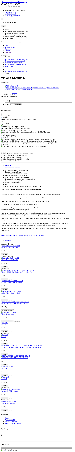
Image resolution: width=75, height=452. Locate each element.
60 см (28, 235)
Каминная (22, 235)
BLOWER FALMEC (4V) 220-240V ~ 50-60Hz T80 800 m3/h (21, 347)
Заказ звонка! (15, 10)
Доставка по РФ (10, 47)
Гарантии (8, 49)
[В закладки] (3, 152)
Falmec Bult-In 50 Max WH (9, 247)
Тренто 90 (4, 379)
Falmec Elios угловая (7, 314)
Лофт (2, 235)
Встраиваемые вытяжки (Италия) (16, 64)
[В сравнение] (5, 152)
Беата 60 (3, 324)
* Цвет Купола (6, 123)
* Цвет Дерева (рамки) (8, 136)
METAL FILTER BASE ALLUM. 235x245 (14, 358)
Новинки (8, 240)
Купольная (8, 235)
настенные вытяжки (37, 235)
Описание (8, 165)
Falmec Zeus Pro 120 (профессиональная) (14, 303)
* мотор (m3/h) (5, 116)
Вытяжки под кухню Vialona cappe (16, 59)
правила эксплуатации (12, 167)
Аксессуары (9, 66)
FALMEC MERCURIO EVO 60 (11, 282)
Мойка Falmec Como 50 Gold (10, 293)
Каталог (7, 50)
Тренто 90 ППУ (6, 368)
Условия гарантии (11, 421)
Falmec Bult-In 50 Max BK (9, 260)
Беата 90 (3, 337)
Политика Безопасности (13, 423)
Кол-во (7, 104)
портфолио (8, 52)
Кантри (15, 235)
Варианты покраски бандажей (15, 61)
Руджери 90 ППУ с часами (9, 391)
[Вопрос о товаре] (1, 152)
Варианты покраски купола (14, 62)
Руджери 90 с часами (8, 403)
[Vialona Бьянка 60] (11, 86)
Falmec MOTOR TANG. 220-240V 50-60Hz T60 (16, 272)
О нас (6, 45)
